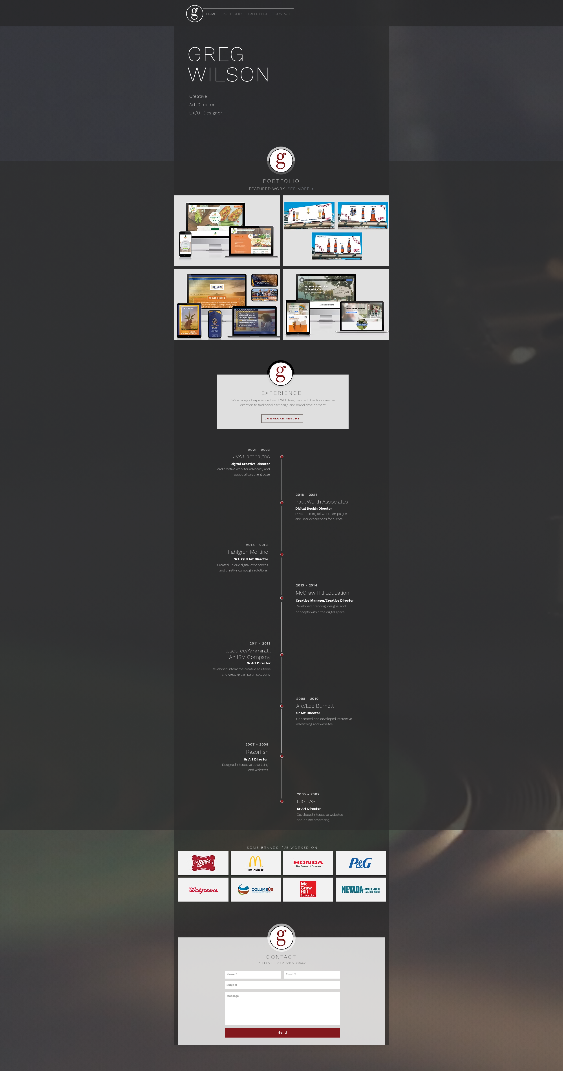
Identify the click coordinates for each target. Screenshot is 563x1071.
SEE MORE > (301, 188)
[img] (203, 863)
